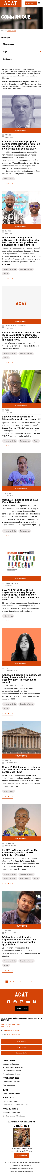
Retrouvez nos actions (11, 1094)
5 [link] (20, 982)
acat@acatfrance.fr (13, 1034)
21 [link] (32, 982)
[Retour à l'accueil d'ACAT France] (11, 3)
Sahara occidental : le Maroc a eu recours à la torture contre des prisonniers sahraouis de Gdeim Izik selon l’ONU (21, 336)
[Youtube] (28, 1002)
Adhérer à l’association (11, 1113)
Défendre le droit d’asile (12, 1071)
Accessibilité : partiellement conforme (21, 1168)
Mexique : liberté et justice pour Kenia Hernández (20, 501)
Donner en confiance (10, 1102)
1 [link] (6, 982)
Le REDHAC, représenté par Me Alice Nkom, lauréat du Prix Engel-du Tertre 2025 (20, 852)
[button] (21, 44)
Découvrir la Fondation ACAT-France (16, 1105)
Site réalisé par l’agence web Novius (21, 1171)
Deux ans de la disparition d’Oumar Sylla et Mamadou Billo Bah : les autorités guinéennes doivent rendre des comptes (20, 241)
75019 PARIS (6, 1027)
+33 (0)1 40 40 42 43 (11, 1030)
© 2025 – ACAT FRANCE (10, 1162)
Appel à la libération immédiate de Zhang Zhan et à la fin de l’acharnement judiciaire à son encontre (21, 678)
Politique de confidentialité (21, 1165)
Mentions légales (34, 1162)
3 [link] (13, 982)
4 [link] (17, 982)
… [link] (27, 982)
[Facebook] (8, 1002)
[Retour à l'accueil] (21, 994)
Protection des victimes (12, 1074)
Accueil (3, 31)
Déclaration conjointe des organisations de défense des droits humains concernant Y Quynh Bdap (19, 941)
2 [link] (10, 982)
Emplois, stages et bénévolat (14, 1116)
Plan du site (23, 1162)
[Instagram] (15, 1002)
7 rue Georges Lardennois (10, 1024)
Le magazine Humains (11, 1082)
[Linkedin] (21, 1002)
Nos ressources (9, 1085)
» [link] (35, 982)
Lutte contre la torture (11, 1064)
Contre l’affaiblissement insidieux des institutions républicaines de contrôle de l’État (21, 769)
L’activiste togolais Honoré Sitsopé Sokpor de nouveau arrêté (21, 417)
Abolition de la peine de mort (13, 1067)
